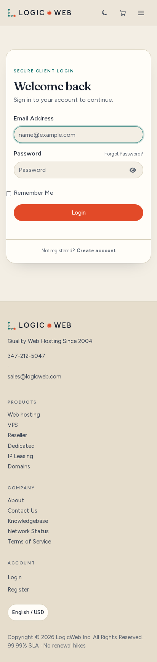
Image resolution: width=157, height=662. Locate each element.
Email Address (34, 118)
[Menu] (141, 13)
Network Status (28, 531)
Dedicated (21, 445)
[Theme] (104, 13)
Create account (96, 250)
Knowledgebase (28, 521)
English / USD (28, 612)
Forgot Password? (123, 154)
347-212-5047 (26, 356)
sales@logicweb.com (34, 376)
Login (79, 212)
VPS (13, 425)
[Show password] (131, 170)
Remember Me (33, 192)
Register (18, 589)
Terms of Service (29, 541)
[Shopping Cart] (122, 13)
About (16, 500)
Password (28, 153)
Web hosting (24, 414)
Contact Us (22, 510)
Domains (19, 466)
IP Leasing (20, 456)
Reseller (17, 435)
